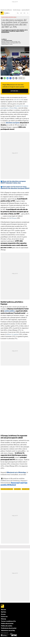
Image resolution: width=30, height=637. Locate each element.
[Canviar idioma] (24, 13)
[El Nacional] (2, 13)
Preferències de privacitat (8, 628)
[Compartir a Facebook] (10, 78)
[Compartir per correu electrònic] (13, 78)
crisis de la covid (18, 99)
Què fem (3, 612)
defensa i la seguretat (12, 334)
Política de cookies (6, 625)
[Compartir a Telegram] (7, 78)
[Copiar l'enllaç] (16, 78)
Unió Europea (13, 218)
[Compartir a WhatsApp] (5, 78)
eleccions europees (13, 122)
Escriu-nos (4, 616)
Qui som (3, 609)
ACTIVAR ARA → (15, 91)
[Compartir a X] (2, 78)
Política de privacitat (7, 623)
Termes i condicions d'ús (8, 621)
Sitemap (3, 619)
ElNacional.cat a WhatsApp (16, 472)
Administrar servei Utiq (8, 630)
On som (3, 614)
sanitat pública (9, 311)
